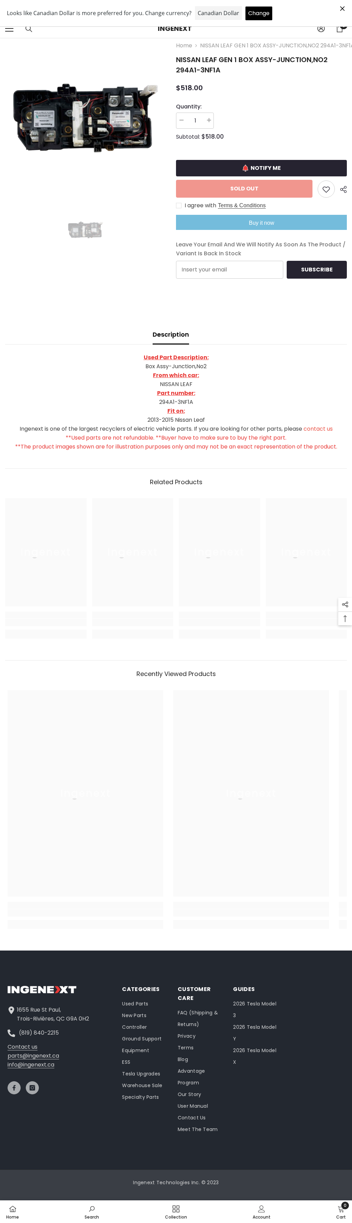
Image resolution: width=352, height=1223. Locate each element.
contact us (318, 429)
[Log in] (321, 28)
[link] (46, 622)
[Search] (29, 29)
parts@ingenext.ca (33, 1056)
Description (171, 334)
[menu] (9, 28)
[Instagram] (32, 1087)
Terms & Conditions (242, 205)
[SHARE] (341, 189)
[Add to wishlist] (326, 189)
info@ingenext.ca (31, 1065)
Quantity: (189, 106)
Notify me (266, 168)
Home (184, 45)
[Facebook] (14, 1087)
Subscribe (317, 269)
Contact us (22, 1047)
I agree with (200, 205)
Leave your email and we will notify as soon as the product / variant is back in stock (260, 249)
